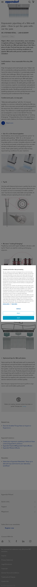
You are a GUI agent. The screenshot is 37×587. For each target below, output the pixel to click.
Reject (18, 313)
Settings (18, 308)
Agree (18, 317)
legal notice (14, 304)
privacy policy (6, 304)
